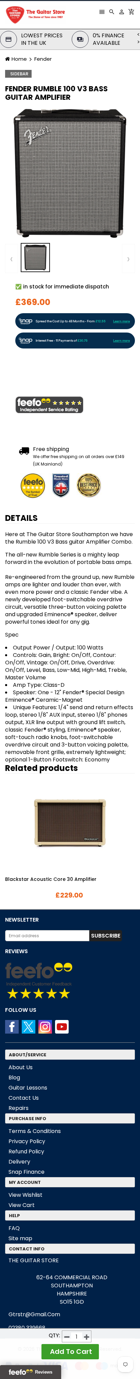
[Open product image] (70, 173)
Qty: (54, 1335)
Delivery (19, 1162)
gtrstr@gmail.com (34, 1314)
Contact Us (23, 1098)
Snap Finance (26, 1172)
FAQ (14, 1228)
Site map (20, 1238)
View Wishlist (25, 1195)
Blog (14, 1077)
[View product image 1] (35, 257)
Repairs (18, 1108)
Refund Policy (26, 1151)
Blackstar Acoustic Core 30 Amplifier (51, 879)
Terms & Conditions (34, 1131)
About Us (20, 1067)
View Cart (21, 1205)
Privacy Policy (26, 1141)
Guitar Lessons (27, 1088)
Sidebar (19, 74)
